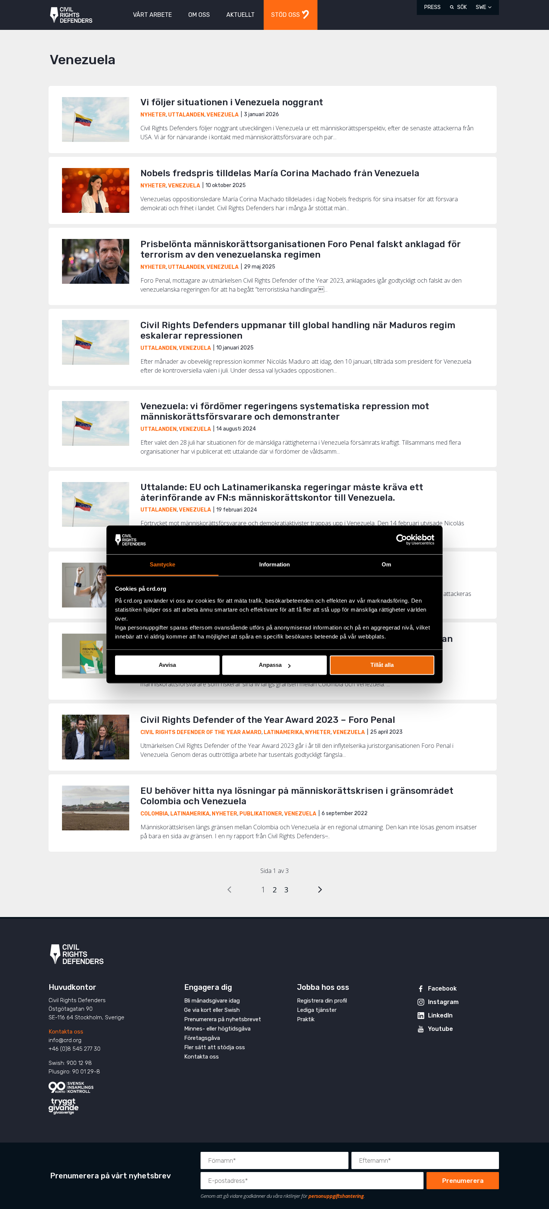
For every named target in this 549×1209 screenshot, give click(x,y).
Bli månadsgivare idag (212, 1000)
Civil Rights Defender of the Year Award (200, 732)
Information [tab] (274, 564)
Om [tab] (386, 564)
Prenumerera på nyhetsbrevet (222, 1019)
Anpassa (270, 665)
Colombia (154, 814)
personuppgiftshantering (336, 1196)
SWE (481, 7)
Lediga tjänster (316, 1010)
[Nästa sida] (320, 890)
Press (432, 7)
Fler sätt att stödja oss (214, 1047)
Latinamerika (283, 732)
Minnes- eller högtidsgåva (217, 1028)
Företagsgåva (202, 1038)
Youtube (440, 1028)
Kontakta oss (66, 1031)
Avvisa (167, 665)
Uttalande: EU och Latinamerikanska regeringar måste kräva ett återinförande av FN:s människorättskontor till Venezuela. (281, 492)
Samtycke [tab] (163, 564)
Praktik (305, 1019)
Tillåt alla (382, 665)
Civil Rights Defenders (71, 15)
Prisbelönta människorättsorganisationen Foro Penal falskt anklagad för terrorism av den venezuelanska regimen (300, 249)
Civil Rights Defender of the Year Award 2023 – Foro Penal (268, 720)
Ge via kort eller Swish (212, 1010)
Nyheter (153, 115)
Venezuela (223, 115)
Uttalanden (186, 115)
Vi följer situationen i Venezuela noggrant (231, 102)
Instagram (443, 1002)
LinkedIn (440, 1015)
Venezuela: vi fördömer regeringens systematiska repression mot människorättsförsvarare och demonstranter (284, 411)
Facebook (442, 988)
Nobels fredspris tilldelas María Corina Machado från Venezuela (279, 173)
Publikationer (260, 814)
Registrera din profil (322, 1000)
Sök (462, 7)
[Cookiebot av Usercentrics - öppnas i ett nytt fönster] (401, 540)
